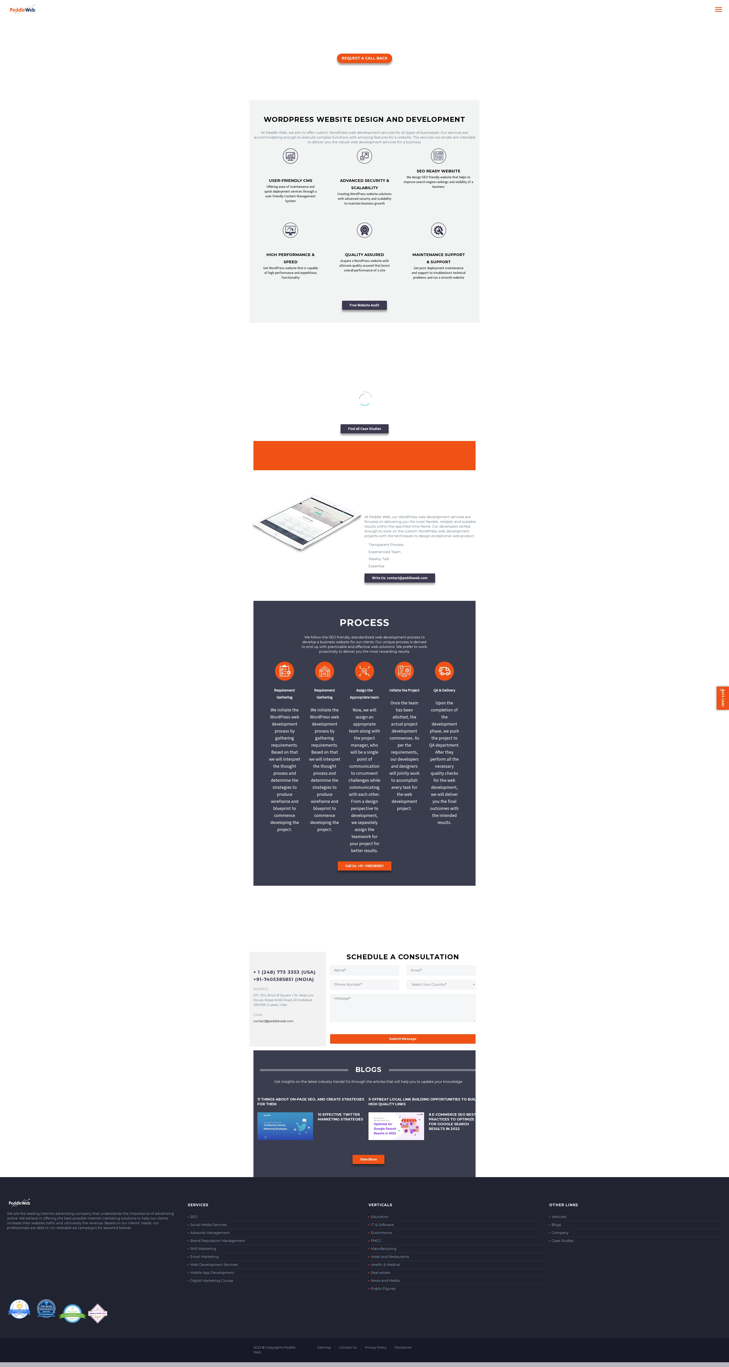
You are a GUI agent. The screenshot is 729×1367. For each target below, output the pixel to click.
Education (379, 1217)
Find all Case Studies (364, 429)
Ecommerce (381, 1233)
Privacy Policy (376, 1347)
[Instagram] (469, 1347)
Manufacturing (383, 1249)
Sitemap (324, 1347)
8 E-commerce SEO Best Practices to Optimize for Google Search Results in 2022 (452, 1121)
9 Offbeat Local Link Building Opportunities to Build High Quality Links (423, 1101)
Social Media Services (208, 1225)
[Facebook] (457, 1347)
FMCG (376, 1241)
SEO (193, 1217)
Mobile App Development (212, 1273)
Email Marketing (204, 1257)
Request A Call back (364, 58)
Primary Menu (718, 9)
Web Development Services (214, 1265)
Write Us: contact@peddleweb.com (400, 578)
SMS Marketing (203, 1249)
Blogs (556, 1225)
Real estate (380, 1273)
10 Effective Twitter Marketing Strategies (340, 1116)
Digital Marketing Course (211, 1281)
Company (560, 1233)
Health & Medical (385, 1265)
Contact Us (348, 1347)
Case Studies (563, 1241)
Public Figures (383, 1289)
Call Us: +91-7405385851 (364, 866)
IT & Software (382, 1225)
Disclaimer (403, 1347)
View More (368, 1159)
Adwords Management (210, 1233)
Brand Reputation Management (217, 1241)
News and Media (385, 1281)
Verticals (559, 1217)
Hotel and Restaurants (390, 1257)
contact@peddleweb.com (273, 1021)
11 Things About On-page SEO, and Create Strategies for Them (310, 1101)
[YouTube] (474, 1347)
